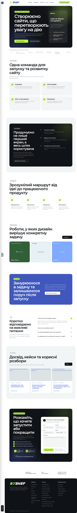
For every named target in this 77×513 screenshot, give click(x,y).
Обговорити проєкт (21, 41)
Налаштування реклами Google (48, 501)
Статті (68, 364)
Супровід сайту (45, 493)
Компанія (42, 2)
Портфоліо (35, 2)
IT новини (33, 493)
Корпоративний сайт (62, 491)
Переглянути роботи (34, 41)
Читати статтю (15, 390)
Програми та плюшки (35, 500)
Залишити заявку (64, 2)
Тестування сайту (45, 495)
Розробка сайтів (45, 484)
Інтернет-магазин (61, 488)
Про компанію (34, 484)
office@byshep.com (62, 473)
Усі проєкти (67, 237)
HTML (32, 502)
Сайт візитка (60, 484)
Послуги (30, 2)
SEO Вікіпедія (34, 495)
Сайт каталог (60, 486)
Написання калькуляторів (47, 503)
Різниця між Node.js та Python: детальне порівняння (38, 386)
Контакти (51, 2)
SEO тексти (44, 499)
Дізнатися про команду (21, 160)
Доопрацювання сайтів (46, 497)
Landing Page (61, 493)
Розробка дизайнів (46, 488)
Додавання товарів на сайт (47, 505)
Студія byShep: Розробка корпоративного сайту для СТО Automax (61, 386)
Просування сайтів (45, 486)
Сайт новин (60, 495)
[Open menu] (2, 3)
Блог (47, 2)
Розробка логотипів (46, 491)
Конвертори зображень (33, 498)
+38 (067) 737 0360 (62, 472)
